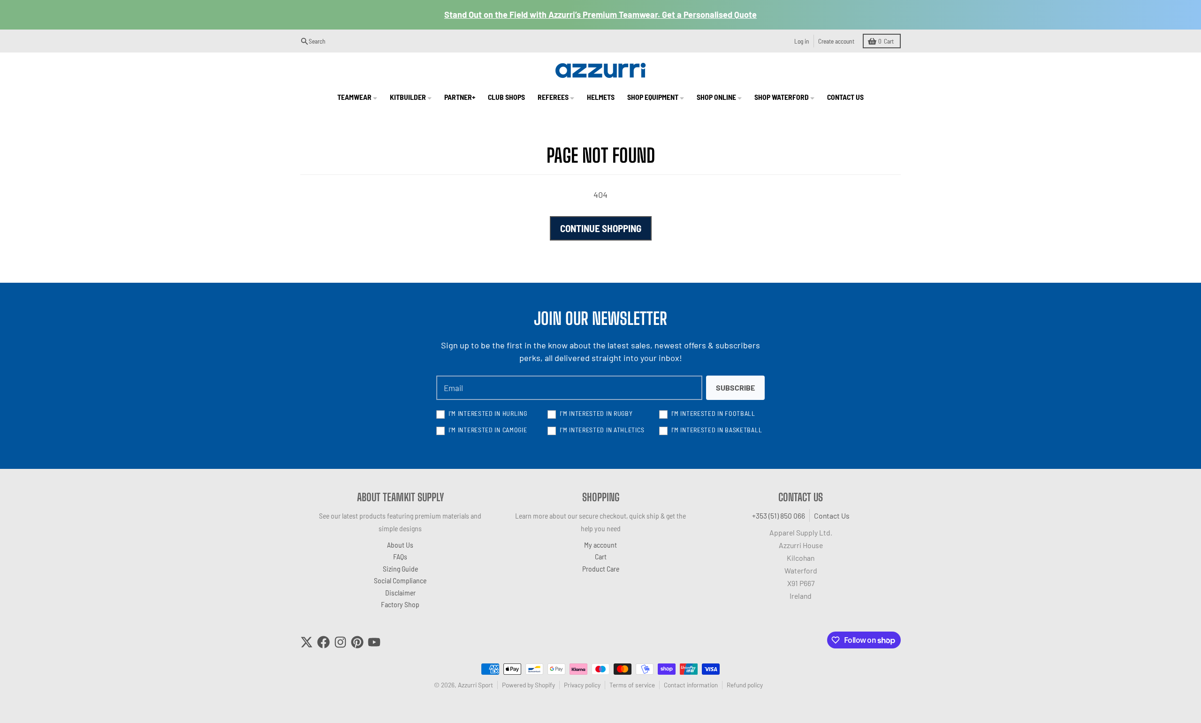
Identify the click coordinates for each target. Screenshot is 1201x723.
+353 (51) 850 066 (778, 515)
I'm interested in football (713, 413)
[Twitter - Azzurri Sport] (306, 642)
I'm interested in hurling (487, 413)
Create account (836, 41)
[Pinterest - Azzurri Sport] (357, 642)
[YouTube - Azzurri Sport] (374, 642)
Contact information (691, 685)
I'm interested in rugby (596, 413)
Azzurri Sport (475, 685)
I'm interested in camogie (487, 430)
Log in (801, 41)
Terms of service (632, 685)
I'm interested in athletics (602, 430)
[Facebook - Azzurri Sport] (323, 642)
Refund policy (745, 685)
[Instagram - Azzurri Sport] (340, 642)
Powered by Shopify (528, 685)
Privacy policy (582, 685)
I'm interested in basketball (716, 430)
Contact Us (832, 515)
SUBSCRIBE (735, 387)
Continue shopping (600, 228)
